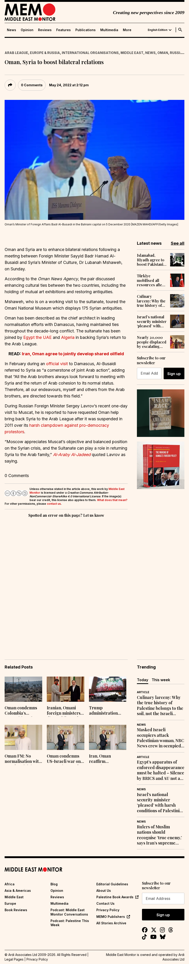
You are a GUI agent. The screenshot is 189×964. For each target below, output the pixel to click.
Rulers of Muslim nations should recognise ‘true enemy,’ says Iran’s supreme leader (159, 835)
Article (143, 692)
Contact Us (105, 903)
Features (63, 30)
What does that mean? (112, 500)
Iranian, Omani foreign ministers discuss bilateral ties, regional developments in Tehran (63, 711)
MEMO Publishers (110, 917)
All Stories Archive (111, 923)
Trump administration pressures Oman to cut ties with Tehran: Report (107, 711)
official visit (57, 363)
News (11, 30)
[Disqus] (66, 582)
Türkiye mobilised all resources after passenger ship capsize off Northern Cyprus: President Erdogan (150, 280)
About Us (103, 890)
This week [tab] (161, 679)
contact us (54, 503)
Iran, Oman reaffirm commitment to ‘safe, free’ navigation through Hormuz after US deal (105, 759)
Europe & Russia (45, 53)
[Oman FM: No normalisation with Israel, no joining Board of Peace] (23, 737)
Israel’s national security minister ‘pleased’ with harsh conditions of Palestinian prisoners (152, 321)
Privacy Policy (107, 910)
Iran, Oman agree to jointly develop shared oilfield (73, 353)
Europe (10, 903)
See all (177, 243)
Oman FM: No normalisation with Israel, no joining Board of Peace (23, 759)
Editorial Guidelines (112, 884)
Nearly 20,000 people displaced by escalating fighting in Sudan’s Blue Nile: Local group (151, 342)
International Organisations (90, 53)
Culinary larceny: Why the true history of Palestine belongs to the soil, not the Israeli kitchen (151, 300)
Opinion (27, 30)
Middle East (132, 53)
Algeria (67, 337)
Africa (10, 884)
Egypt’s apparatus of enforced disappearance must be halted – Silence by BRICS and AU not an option (160, 770)
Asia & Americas (18, 890)
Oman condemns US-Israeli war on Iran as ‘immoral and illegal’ (64, 759)
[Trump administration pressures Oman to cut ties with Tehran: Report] (108, 689)
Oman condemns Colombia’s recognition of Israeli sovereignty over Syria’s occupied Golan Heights (23, 711)
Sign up (174, 373)
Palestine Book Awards (114, 897)
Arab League (16, 53)
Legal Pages (14, 959)
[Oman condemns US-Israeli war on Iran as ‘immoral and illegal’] (65, 737)
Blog (54, 884)
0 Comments (32, 85)
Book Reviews (16, 910)
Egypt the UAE (37, 337)
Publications (85, 30)
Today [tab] (142, 679)
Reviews (45, 30)
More (127, 30)
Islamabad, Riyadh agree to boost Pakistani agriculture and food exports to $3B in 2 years (150, 259)
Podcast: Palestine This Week (69, 923)
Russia (176, 53)
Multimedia (109, 30)
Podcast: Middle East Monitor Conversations (69, 912)
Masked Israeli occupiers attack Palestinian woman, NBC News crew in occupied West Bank (160, 738)
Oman (162, 53)
